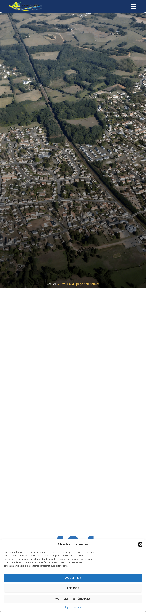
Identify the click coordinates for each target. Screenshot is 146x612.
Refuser (73, 588)
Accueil (51, 284)
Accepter (73, 578)
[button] (140, 544)
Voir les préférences (73, 598)
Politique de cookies (71, 607)
